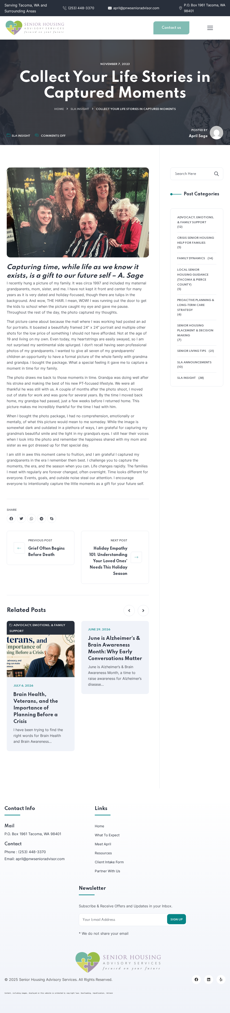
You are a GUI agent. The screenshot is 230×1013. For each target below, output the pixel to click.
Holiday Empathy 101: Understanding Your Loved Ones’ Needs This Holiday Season (108, 561)
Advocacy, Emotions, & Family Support (37, 628)
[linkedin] (208, 979)
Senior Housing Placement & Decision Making (195, 330)
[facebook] (11, 518)
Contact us (171, 28)
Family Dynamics (191, 258)
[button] (129, 610)
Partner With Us (107, 871)
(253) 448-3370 (81, 8)
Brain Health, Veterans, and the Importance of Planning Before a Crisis (35, 708)
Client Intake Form (109, 862)
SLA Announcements (194, 362)
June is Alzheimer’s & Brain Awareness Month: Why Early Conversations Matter (115, 648)
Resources (103, 853)
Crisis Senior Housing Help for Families (195, 240)
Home (59, 109)
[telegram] (41, 518)
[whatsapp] (31, 518)
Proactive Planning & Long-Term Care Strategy (195, 305)
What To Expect (107, 835)
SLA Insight (80, 109)
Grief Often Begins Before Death (46, 552)
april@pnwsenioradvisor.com (136, 8)
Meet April (103, 844)
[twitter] (21, 518)
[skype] (51, 518)
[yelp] (221, 979)
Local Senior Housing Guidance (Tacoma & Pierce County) (192, 277)
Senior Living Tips (191, 351)
